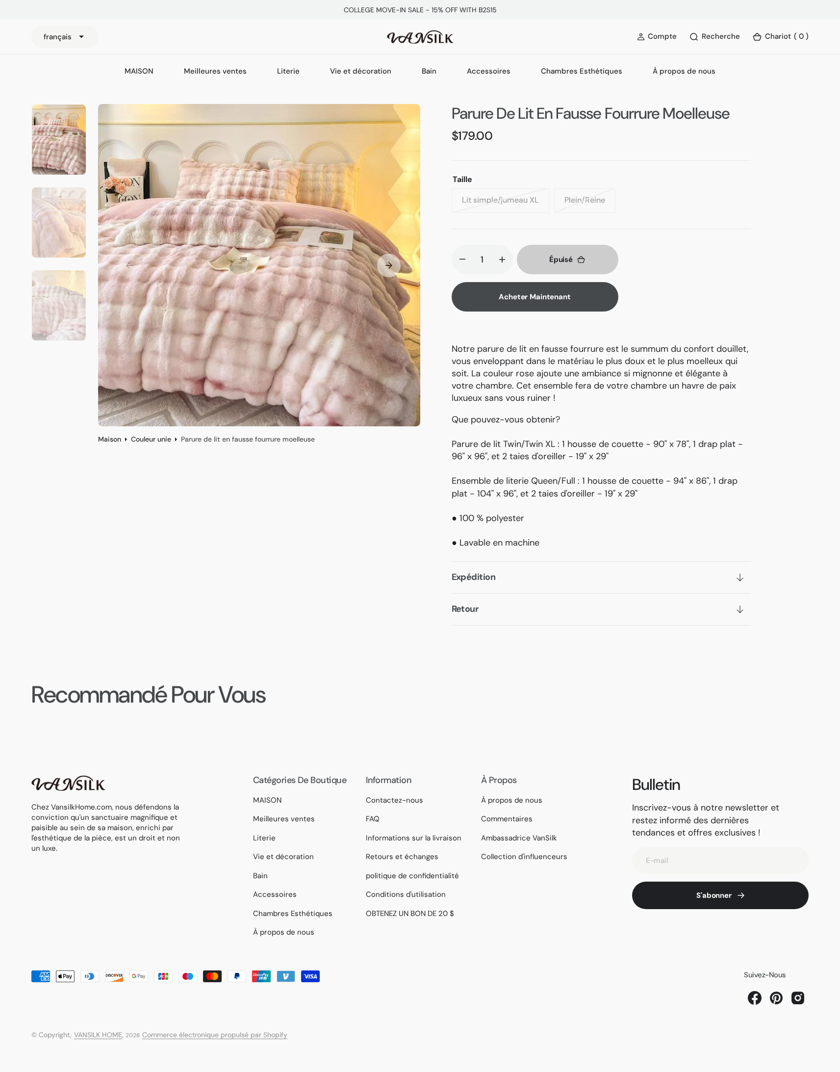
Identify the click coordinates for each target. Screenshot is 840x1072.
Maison (109, 439)
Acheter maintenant (534, 297)
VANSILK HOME (98, 1034)
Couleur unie (151, 439)
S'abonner (714, 895)
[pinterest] (776, 998)
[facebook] (754, 998)
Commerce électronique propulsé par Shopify (214, 1034)
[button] (780, 37)
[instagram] (798, 998)
